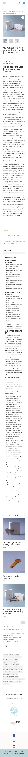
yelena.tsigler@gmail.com (14, 703)
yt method (5, 684)
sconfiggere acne (20, 679)
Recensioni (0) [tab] (8, 253)
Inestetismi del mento (8, 667)
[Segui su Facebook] (14, 735)
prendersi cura (14, 674)
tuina (17, 681)
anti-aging (5, 654)
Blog (4, 648)
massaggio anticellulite (8, 669)
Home (4, 11)
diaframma (5, 659)
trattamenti (11, 681)
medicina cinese (18, 669)
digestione (16, 659)
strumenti (5, 681)
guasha (15, 662)
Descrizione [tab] (7, 250)
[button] (22, 17)
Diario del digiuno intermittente (10, 642)
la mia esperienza (18, 667)
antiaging (11, 654)
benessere (15, 657)
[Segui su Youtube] (14, 746)
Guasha (8, 11)
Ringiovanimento (7, 679)
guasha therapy (6, 664)
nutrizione (20, 671)
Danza (20, 657)
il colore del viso (15, 664)
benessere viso (18, 241)
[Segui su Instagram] (14, 741)
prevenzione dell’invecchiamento (10, 676)
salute (13, 679)
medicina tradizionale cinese (9, 671)
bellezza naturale (7, 657)
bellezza (17, 654)
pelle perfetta (6, 674)
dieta (11, 659)
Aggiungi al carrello (12, 235)
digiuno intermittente (8, 662)
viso (20, 681)
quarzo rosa (14, 243)
